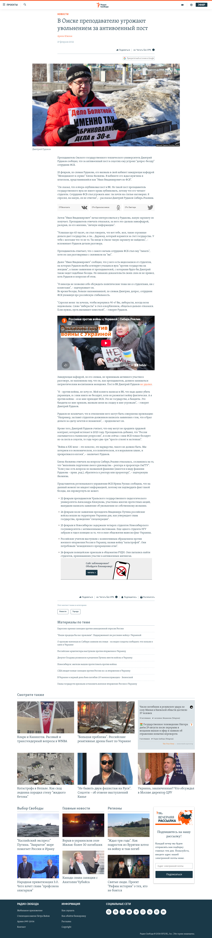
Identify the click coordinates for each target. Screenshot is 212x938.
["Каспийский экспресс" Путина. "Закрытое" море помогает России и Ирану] (38, 825)
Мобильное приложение (30, 911)
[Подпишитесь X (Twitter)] (122, 912)
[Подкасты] (156, 912)
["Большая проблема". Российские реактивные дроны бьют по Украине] (106, 717)
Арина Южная (64, 36)
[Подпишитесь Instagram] (143, 912)
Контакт (21, 927)
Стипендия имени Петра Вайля (33, 916)
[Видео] (182, 5)
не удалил (146, 384)
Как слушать (68, 911)
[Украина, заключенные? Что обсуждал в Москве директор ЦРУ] (166, 769)
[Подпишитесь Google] (108, 912)
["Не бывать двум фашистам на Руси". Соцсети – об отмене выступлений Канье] (106, 769)
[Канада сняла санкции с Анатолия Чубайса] (83, 862)
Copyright (66, 927)
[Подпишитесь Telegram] (136, 912)
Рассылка (66, 921)
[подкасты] (191, 5)
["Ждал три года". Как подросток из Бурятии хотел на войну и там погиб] (129, 825)
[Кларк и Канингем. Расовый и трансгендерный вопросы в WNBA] (45, 717)
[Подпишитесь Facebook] (115, 912)
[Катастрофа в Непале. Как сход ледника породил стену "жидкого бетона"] (45, 769)
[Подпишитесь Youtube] (129, 912)
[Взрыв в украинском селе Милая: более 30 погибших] (83, 825)
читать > (92, 572)
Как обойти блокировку (74, 916)
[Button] (123, 50)
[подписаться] (163, 912)
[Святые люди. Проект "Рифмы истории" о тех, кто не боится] (129, 866)
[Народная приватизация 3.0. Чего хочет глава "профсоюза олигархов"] (38, 866)
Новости (63, 14)
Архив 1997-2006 (25, 921)
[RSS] (149, 912)
